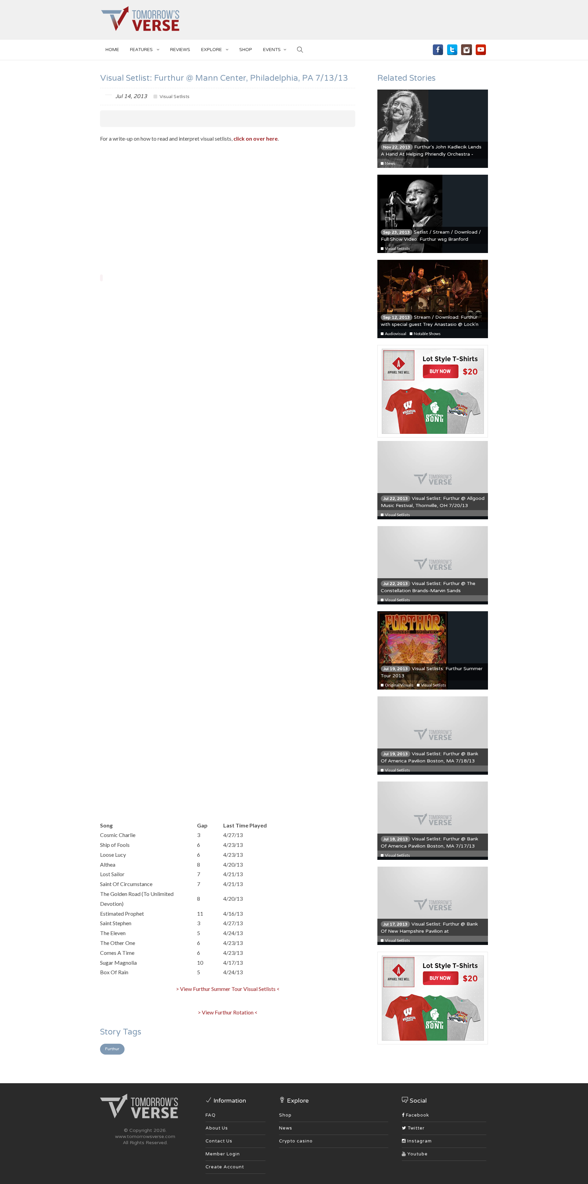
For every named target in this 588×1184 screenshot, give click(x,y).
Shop (285, 1115)
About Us (217, 1128)
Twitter (415, 1128)
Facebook (417, 1115)
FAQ (211, 1115)
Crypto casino (296, 1141)
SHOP (245, 49)
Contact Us (219, 1141)
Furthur (112, 1048)
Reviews (180, 49)
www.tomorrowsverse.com (145, 1136)
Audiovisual (395, 333)
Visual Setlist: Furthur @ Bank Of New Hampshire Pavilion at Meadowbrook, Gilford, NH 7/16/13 (429, 931)
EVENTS (272, 49)
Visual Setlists (174, 96)
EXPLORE (212, 49)
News (389, 163)
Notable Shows (427, 333)
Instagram (419, 1141)
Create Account (225, 1167)
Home (112, 49)
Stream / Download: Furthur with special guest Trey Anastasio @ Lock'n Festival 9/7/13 (429, 324)
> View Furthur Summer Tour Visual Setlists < (228, 988)
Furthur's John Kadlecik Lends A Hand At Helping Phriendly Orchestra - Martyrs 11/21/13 (431, 154)
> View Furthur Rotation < (228, 1012)
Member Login (223, 1154)
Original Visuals (398, 685)
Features (142, 49)
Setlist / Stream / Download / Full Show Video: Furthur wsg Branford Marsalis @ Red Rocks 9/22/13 (431, 239)
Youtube (417, 1154)
